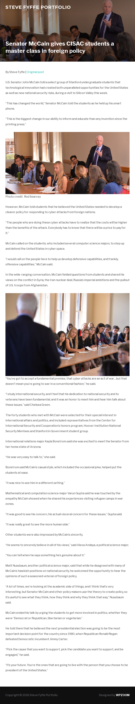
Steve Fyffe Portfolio (38, 7)
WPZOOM (123, 695)
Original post (35, 72)
